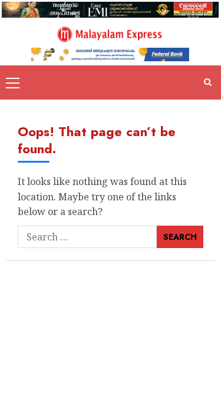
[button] (12, 82)
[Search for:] (87, 237)
